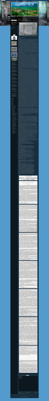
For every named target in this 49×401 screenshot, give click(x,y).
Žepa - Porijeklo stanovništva (14, 119)
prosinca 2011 (13, 105)
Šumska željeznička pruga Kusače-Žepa (14, 131)
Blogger (27, 396)
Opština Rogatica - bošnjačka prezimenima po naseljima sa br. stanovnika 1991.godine (14, 70)
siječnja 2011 (13, 133)
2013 (12, 103)
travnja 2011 (13, 111)
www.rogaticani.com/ (13, 27)
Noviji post (20, 392)
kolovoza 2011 (13, 108)
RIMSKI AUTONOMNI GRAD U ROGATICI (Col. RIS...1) (14, 113)
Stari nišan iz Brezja (13, 66)
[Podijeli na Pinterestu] (28, 375)
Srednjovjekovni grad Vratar (14, 128)
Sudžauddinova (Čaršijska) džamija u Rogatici (14, 73)
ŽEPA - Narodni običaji (14, 117)
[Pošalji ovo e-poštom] (26, 375)
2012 (12, 104)
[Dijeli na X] (27, 375)
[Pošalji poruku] (25, 375)
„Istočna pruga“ (13, 130)
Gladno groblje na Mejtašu (14, 122)
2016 (12, 101)
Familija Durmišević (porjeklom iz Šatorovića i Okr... (14, 116)
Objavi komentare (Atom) (23, 393)
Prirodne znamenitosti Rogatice (14, 126)
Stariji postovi (36, 392)
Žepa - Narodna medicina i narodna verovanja (14, 118)
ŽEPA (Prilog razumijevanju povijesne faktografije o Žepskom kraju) (14, 84)
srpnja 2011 (13, 109)
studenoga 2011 (13, 106)
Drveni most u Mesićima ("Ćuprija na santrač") (14, 77)
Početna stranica (28, 392)
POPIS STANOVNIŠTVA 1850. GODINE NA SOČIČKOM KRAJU (14, 94)
